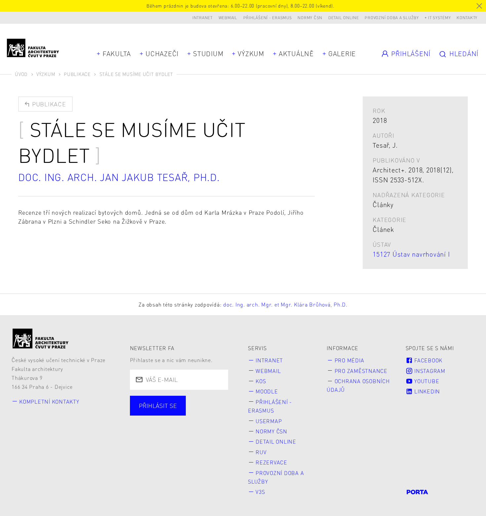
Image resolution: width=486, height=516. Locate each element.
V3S (260, 491)
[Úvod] (40, 338)
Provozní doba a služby (392, 17)
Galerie (342, 53)
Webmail (228, 17)
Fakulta (116, 53)
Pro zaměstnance (361, 370)
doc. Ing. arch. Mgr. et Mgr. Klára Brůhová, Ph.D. (285, 304)
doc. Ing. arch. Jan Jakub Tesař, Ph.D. (119, 177)
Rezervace (271, 462)
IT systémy (439, 17)
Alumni (151, 434)
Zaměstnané (201, 422)
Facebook (427, 360)
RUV (261, 452)
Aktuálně (296, 53)
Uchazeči (162, 53)
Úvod (21, 74)
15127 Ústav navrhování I (411, 254)
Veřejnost (192, 434)
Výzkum (251, 53)
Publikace (77, 74)
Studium (208, 53)
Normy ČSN (310, 17)
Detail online (343, 17)
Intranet (202, 17)
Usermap (269, 421)
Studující (153, 422)
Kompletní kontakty (49, 401)
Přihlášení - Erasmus (267, 17)
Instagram (429, 370)
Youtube (426, 381)
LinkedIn (426, 391)
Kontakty (467, 17)
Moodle (267, 391)
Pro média (349, 360)
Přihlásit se (158, 405)
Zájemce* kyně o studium (177, 446)
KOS (261, 381)
